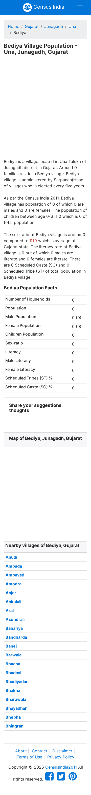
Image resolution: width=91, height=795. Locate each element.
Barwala (13, 654)
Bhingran (15, 725)
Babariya (14, 628)
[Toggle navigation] (80, 7)
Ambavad (15, 574)
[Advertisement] (45, 110)
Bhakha (13, 690)
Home (13, 26)
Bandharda (16, 637)
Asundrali (15, 619)
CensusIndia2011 (61, 767)
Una (72, 26)
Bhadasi (13, 672)
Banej (11, 646)
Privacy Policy (60, 756)
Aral (10, 610)
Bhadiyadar (17, 681)
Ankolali (13, 601)
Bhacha (13, 663)
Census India (48, 7)
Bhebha (13, 717)
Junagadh (53, 26)
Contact (39, 750)
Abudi (11, 557)
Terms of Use (29, 756)
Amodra (13, 583)
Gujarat (32, 26)
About (21, 750)
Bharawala (16, 699)
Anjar (11, 592)
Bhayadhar (16, 708)
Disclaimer (62, 750)
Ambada (14, 566)
